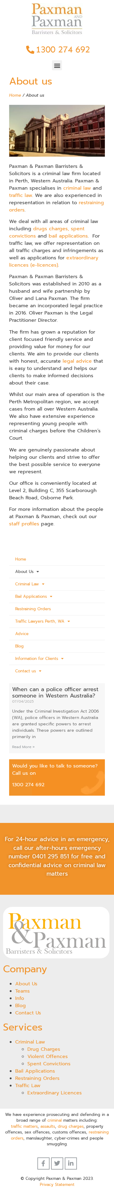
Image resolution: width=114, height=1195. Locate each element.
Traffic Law (27, 1085)
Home (15, 95)
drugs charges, (51, 228)
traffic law (20, 195)
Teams (22, 991)
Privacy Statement (57, 1184)
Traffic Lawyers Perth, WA (39, 621)
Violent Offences (47, 1056)
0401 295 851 (50, 856)
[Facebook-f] (43, 1163)
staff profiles (24, 524)
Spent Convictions (49, 1063)
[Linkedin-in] (71, 1163)
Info (19, 998)
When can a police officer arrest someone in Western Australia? (55, 692)
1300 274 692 (28, 784)
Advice (22, 634)
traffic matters (24, 1126)
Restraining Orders (33, 609)
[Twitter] (57, 1163)
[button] (57, 65)
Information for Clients (36, 658)
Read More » (23, 747)
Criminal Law (27, 584)
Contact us (25, 671)
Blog (19, 646)
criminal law (77, 188)
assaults (47, 1126)
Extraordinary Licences (54, 1093)
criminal (54, 1120)
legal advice (77, 361)
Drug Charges (43, 1049)
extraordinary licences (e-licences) (53, 261)
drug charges (71, 1126)
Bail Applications (31, 596)
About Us (24, 571)
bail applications (68, 236)
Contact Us (28, 1013)
